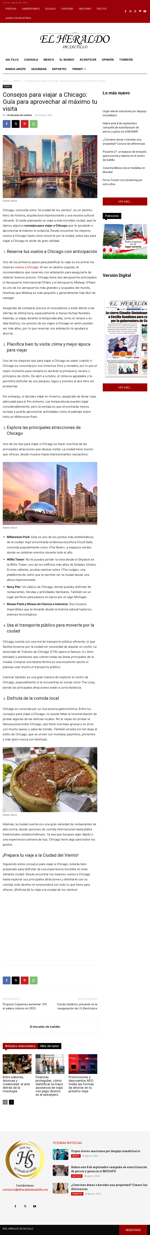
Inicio (6, 81)
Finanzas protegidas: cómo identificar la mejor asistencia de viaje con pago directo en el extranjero (49, 1086)
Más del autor (49, 1046)
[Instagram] (130, 11)
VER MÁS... (125, 201)
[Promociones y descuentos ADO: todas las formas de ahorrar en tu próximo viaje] (83, 1064)
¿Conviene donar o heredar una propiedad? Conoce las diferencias (124, 141)
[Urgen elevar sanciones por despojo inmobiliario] (60, 1154)
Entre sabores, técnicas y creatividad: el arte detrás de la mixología (16, 1084)
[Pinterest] (25, 124)
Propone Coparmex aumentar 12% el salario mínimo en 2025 (25, 1006)
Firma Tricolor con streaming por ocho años (123, 182)
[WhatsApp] (34, 124)
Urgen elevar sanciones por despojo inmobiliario (124, 113)
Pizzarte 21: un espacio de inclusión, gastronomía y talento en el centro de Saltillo (125, 155)
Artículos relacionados (20, 1046)
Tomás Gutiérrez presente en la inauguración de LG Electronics (77, 1006)
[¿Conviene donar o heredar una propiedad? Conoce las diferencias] (60, 1188)
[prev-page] (5, 1102)
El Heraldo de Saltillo (19, 115)
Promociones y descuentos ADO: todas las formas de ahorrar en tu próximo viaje (81, 1084)
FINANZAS (77, 1193)
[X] (135, 11)
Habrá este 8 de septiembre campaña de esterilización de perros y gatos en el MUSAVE (121, 127)
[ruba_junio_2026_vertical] (125, 258)
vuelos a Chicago (26, 267)
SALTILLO (76, 1176)
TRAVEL (16, 81)
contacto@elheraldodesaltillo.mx (25, 1189)
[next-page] (11, 1102)
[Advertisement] (50, 935)
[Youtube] (144, 11)
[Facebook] (125, 11)
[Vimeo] (140, 11)
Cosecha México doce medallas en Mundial (124, 170)
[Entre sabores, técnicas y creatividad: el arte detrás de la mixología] (17, 1064)
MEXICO (75, 1155)
